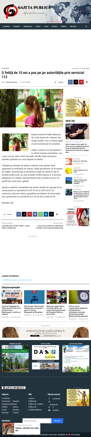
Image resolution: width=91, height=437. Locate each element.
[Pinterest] (81, 82)
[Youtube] (49, 410)
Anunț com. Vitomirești (80, 161)
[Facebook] (70, 82)
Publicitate (77, 159)
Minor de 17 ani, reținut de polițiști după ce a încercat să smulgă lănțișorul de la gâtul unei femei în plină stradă (81, 195)
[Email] (51, 214)
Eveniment (77, 189)
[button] (86, 26)
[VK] (35, 214)
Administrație (78, 178)
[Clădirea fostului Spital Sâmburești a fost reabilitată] (69, 180)
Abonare (57, 421)
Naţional (68, 141)
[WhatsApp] (40, 214)
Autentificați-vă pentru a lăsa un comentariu (17, 280)
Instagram (54, 405)
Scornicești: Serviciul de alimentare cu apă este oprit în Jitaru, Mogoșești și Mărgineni (34, 309)
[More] (86, 82)
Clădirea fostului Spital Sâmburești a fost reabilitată (80, 181)
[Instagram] (49, 401)
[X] (75, 82)
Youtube (56, 410)
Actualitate (5, 68)
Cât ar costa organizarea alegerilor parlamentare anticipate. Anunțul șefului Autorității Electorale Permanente (78, 311)
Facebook (56, 399)
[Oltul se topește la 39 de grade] (69, 170)
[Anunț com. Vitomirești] (69, 161)
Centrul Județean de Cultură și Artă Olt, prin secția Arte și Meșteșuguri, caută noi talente (11, 310)
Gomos (77, 434)
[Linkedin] (46, 214)
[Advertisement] (45, 49)
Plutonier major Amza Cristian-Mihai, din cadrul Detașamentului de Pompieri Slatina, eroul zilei (56, 310)
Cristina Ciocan (11, 82)
